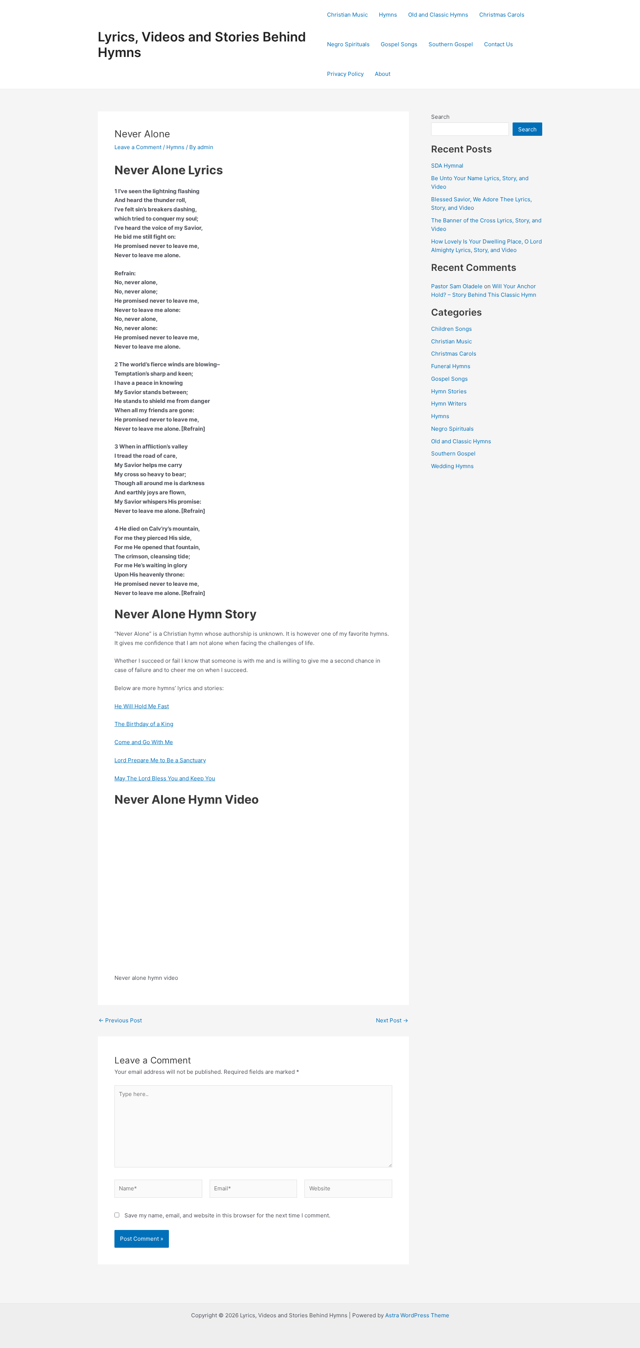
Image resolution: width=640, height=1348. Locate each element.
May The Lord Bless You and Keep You (164, 778)
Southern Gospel (451, 44)
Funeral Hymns (450, 366)
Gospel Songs (399, 44)
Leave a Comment (137, 147)
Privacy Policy (345, 73)
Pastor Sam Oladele (457, 286)
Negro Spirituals (348, 44)
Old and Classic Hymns (438, 14)
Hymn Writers (449, 403)
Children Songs (451, 328)
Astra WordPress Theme (417, 1315)
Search (440, 116)
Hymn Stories (449, 391)
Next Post (392, 1020)
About (382, 73)
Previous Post (120, 1020)
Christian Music (347, 14)
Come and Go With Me (143, 742)
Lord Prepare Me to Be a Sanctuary (160, 760)
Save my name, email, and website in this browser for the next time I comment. (227, 1215)
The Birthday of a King (143, 723)
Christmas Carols (501, 14)
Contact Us (498, 44)
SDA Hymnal (447, 165)
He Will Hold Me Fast (141, 706)
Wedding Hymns (452, 466)
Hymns (388, 14)
